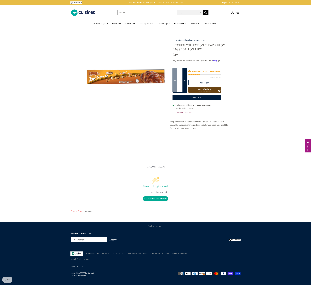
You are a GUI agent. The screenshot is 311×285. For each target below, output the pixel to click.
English (225, 2)
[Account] (232, 12)
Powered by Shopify (78, 275)
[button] (204, 90)
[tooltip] (219, 91)
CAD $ (234, 2)
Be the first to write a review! (155, 198)
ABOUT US (106, 253)
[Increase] (184, 80)
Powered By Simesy (215, 77)
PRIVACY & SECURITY (181, 253)
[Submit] (205, 12)
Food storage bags (197, 40)
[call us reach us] (76, 2)
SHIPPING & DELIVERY (159, 253)
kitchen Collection (180, 40)
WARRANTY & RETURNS (137, 253)
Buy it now (196, 97)
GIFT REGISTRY (92, 253)
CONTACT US (119, 253)
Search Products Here (79, 259)
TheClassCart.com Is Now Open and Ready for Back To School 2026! (155, 2)
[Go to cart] (237, 12)
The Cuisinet (89, 273)
